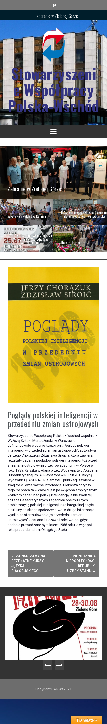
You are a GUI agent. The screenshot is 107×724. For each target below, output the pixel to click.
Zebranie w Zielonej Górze (57, 14)
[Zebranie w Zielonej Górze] (53, 172)
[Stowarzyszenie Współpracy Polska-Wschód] (53, 46)
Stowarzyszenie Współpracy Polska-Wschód (53, 89)
